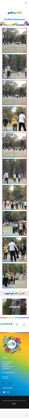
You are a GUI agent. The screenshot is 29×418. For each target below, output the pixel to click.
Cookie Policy (5, 387)
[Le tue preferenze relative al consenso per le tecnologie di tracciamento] (26, 415)
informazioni (7, 392)
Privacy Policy (5, 385)
